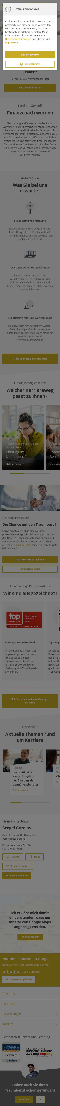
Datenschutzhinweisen (18, 39)
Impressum (11, 42)
